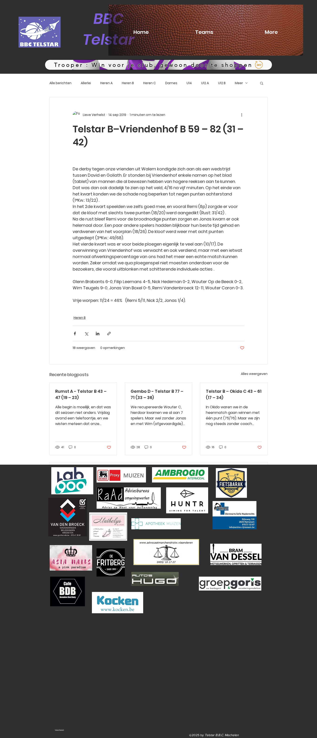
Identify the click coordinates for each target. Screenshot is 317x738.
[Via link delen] (109, 333)
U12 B (222, 83)
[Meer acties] (241, 115)
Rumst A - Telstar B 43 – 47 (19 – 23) (81, 394)
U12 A (205, 83)
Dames (171, 83)
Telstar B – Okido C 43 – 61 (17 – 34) (234, 394)
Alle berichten (60, 83)
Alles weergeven (254, 373)
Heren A (106, 83)
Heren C (149, 83)
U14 (189, 83)
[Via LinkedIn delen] (97, 333)
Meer (239, 83)
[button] (261, 83)
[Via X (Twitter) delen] (86, 333)
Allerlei (86, 83)
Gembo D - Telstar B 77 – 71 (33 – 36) (157, 394)
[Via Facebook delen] (75, 333)
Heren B (128, 83)
